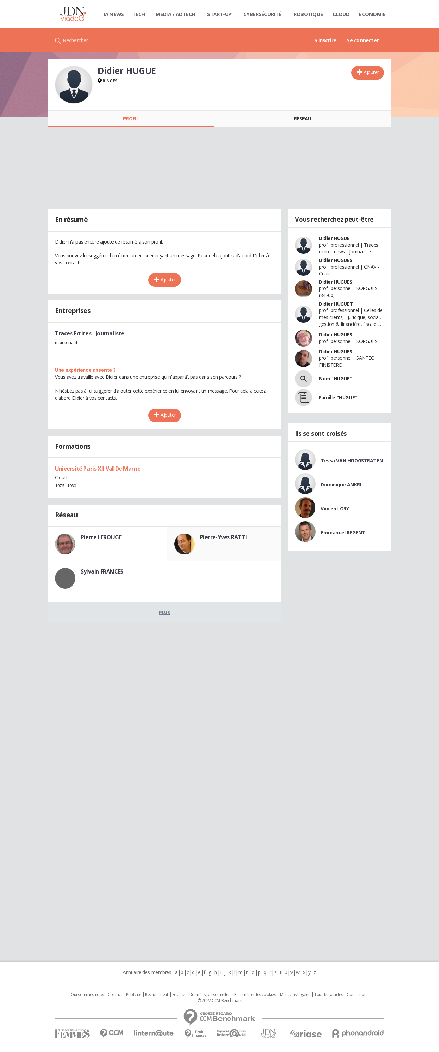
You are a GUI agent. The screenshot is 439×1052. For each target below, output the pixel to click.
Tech (138, 14)
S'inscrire (325, 40)
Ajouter (371, 72)
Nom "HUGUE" (335, 378)
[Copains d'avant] (232, 1033)
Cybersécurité (262, 14)
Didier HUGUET (336, 303)
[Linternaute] (154, 1033)
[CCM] (111, 1033)
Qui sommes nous (87, 994)
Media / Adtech (175, 14)
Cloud (341, 14)
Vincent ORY (335, 508)
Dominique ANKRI (341, 484)
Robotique (308, 14)
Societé (178, 994)
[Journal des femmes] (72, 1033)
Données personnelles (209, 994)
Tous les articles (328, 994)
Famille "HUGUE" (338, 397)
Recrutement (156, 994)
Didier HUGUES (335, 260)
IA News (114, 14)
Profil (131, 118)
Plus (164, 612)
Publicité (133, 994)
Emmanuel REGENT (343, 532)
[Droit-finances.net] (195, 1033)
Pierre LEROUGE (101, 537)
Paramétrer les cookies (255, 994)
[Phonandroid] (358, 1033)
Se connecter (363, 40)
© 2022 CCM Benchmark (220, 1000)
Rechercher (75, 40)
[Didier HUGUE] (74, 85)
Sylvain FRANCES (102, 571)
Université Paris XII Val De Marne (97, 468)
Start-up (219, 14)
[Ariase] (306, 1033)
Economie (372, 14)
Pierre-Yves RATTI (223, 537)
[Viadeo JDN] (268, 1033)
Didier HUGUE (334, 238)
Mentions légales (295, 994)
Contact (115, 994)
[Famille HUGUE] (303, 397)
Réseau (302, 118)
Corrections (357, 994)
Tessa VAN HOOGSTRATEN (352, 460)
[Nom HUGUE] (303, 378)
